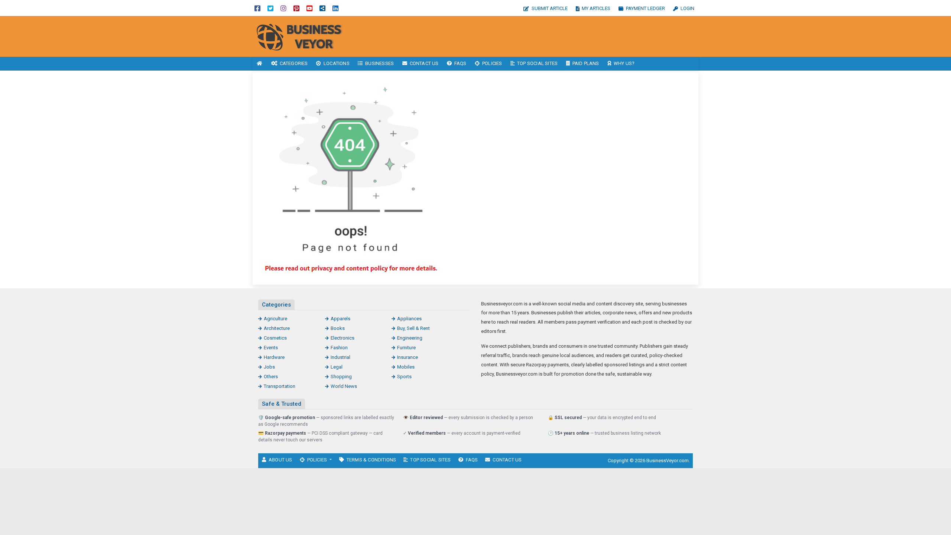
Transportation (279, 386)
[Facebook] (257, 8)
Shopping (341, 376)
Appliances (409, 318)
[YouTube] (309, 8)
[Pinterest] (296, 8)
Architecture (277, 328)
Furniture (406, 347)
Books (338, 328)
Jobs (269, 367)
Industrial (340, 357)
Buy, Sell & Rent (413, 328)
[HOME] (260, 64)
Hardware (274, 357)
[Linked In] (335, 8)
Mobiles (406, 367)
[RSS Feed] (322, 8)
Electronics (342, 338)
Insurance (407, 357)
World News (344, 386)
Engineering (409, 338)
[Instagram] (283, 8)
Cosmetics (275, 338)
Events (271, 347)
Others (271, 376)
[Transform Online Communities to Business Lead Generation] (303, 36)
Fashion (339, 347)
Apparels (340, 318)
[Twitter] (270, 8)
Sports (404, 376)
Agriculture (275, 318)
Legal (337, 367)
